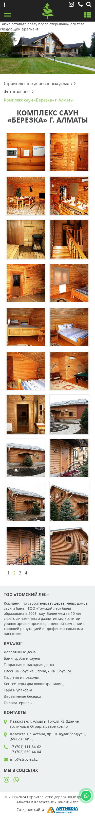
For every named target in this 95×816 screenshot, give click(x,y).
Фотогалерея (17, 91)
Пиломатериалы (18, 702)
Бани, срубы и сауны (22, 658)
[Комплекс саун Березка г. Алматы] (26, 151)
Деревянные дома (20, 652)
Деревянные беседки (22, 696)
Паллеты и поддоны (21, 677)
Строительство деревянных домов (38, 83)
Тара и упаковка (18, 690)
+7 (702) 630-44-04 (25, 751)
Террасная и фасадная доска (29, 664)
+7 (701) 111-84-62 (25, 746)
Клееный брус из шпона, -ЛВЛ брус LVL (38, 671)
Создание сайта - (31, 809)
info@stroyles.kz (24, 759)
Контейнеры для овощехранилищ (34, 683)
